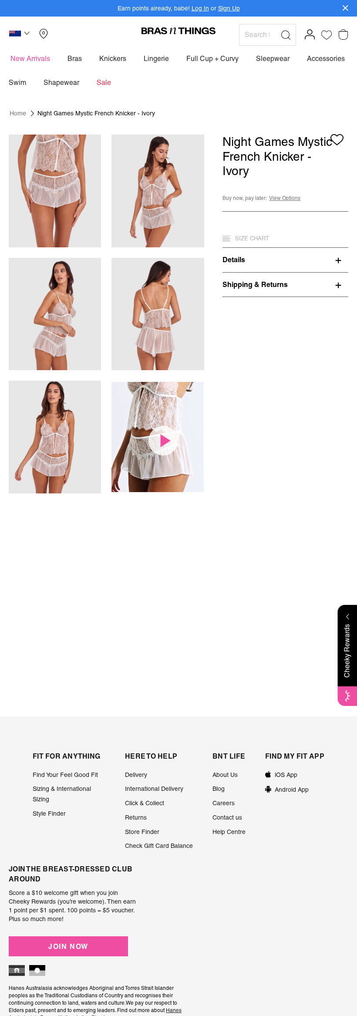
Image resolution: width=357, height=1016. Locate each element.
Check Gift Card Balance (159, 845)
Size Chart (252, 238)
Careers (223, 803)
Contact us (227, 817)
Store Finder (142, 831)
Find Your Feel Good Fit (65, 774)
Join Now (68, 946)
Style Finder (49, 813)
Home (18, 113)
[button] (20, 35)
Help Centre (229, 831)
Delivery (136, 774)
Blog (218, 788)
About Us (225, 774)
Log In (200, 8)
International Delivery (154, 788)
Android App (292, 789)
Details (233, 259)
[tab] (285, 259)
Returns (136, 817)
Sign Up (229, 8)
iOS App (286, 774)
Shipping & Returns (255, 284)
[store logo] (178, 30)
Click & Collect (144, 803)
